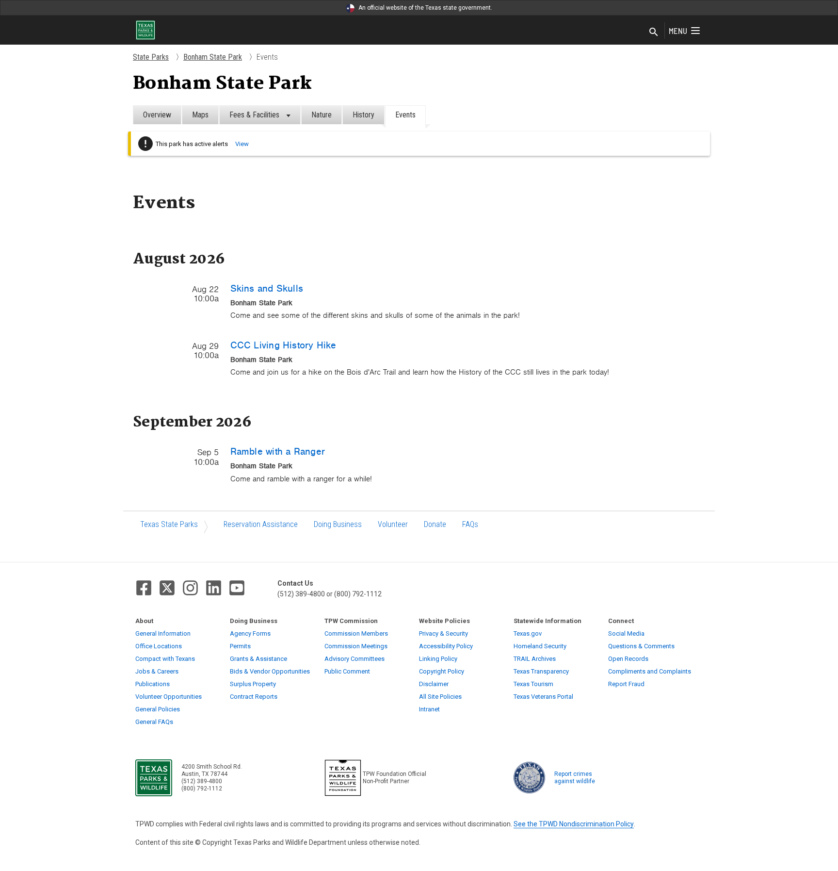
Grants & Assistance (258, 658)
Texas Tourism (533, 684)
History (363, 114)
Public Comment (347, 671)
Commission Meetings (355, 646)
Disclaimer (434, 684)
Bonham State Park (212, 57)
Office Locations (158, 646)
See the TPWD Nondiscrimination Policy (574, 824)
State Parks (151, 57)
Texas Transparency (541, 671)
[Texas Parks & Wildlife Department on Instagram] (190, 587)
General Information (163, 633)
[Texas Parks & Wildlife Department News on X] (167, 587)
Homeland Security (540, 646)
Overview (157, 114)
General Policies (157, 709)
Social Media (626, 633)
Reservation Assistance (261, 524)
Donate (435, 524)
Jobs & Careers (156, 671)
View (242, 144)
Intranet (429, 709)
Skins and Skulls (267, 288)
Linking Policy (438, 658)
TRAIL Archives (535, 658)
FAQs (470, 524)
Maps (200, 114)
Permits (240, 646)
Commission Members (356, 633)
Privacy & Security (443, 633)
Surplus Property (253, 684)
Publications (152, 684)
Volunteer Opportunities (168, 696)
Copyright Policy (441, 671)
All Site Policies (440, 696)
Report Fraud (626, 684)
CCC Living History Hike (283, 345)
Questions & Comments (641, 646)
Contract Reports (253, 696)
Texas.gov (528, 633)
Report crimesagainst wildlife (574, 778)
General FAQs (154, 721)
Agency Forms (250, 633)
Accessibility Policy (446, 646)
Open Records (628, 658)
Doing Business (338, 524)
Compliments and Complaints (649, 671)
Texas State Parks (169, 524)
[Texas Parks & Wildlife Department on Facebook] (143, 587)
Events (405, 114)
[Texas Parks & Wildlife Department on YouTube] (236, 587)
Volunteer (393, 524)
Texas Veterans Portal (543, 696)
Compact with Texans (165, 658)
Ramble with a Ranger (277, 451)
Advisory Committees (354, 658)
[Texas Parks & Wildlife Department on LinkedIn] (213, 587)
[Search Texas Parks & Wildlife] (654, 32)
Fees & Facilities (255, 114)
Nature (321, 114)
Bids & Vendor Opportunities (270, 671)
